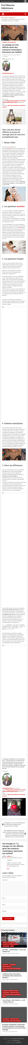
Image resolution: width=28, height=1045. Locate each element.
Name (3, 898)
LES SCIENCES (6, 946)
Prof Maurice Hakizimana (18, 1038)
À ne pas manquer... (8, 930)
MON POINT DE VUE (7, 966)
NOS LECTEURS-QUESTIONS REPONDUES (12, 968)
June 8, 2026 (5, 1031)
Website (4, 911)
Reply (8, 868)
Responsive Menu (25, 1)
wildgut (9, 856)
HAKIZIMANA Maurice (8, 73)
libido (20, 227)
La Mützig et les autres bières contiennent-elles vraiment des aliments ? (12, 975)
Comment (5, 880)
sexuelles (9, 148)
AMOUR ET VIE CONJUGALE (9, 42)
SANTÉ (11, 946)
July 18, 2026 (5, 979)
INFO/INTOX (5, 964)
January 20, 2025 (6, 54)
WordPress (19, 1042)
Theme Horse (16, 1040)
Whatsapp (8, 100)
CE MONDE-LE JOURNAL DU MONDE (10, 944)
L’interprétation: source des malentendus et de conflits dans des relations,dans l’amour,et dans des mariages (14, 824)
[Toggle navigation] (3, 14)
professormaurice (15, 54)
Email (3, 904)
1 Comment (5, 56)
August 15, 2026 (6, 953)
